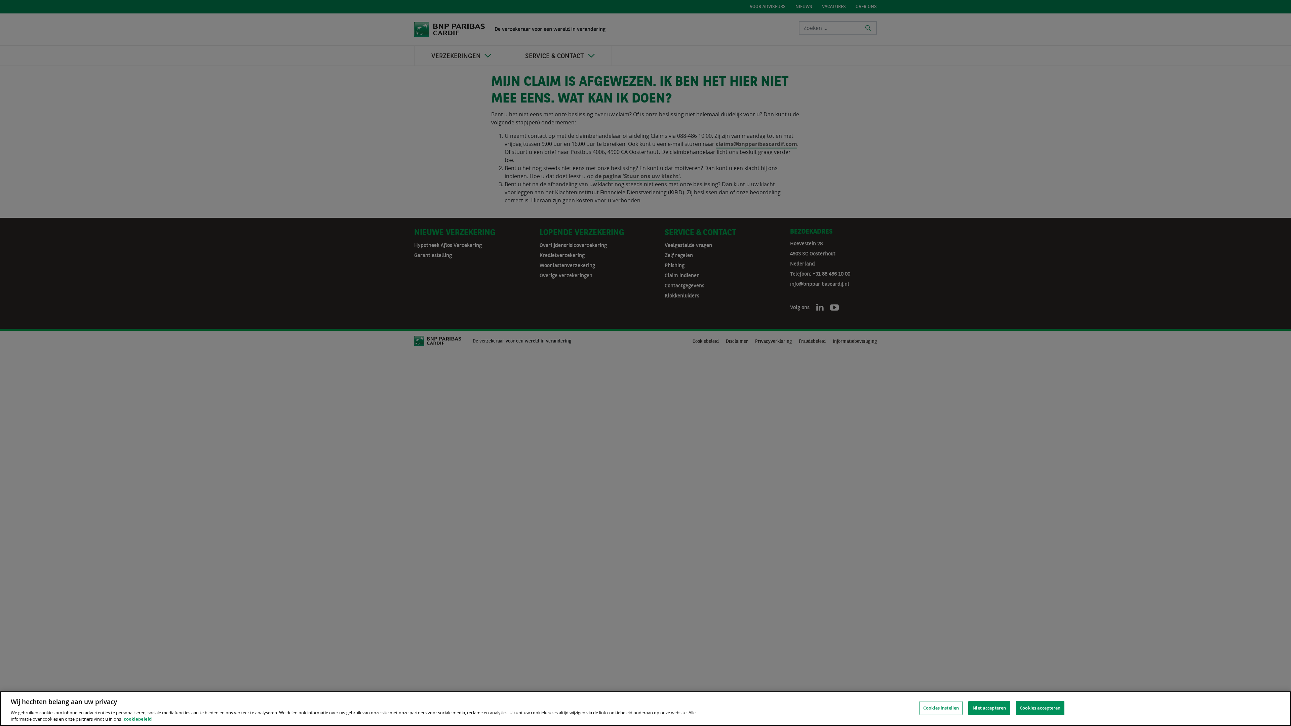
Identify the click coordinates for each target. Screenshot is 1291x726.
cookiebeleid (138, 719)
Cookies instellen (941, 708)
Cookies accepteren (1040, 708)
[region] (645, 708)
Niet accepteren (989, 708)
